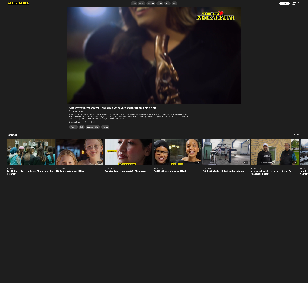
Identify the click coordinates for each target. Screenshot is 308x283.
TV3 (81, 127)
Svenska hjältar (93, 127)
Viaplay (73, 127)
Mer (174, 3)
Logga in (284, 3)
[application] (154, 55)
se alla (297, 135)
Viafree (105, 127)
